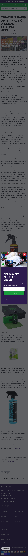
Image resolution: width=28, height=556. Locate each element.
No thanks (6, 299)
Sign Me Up (14, 293)
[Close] (24, 254)
